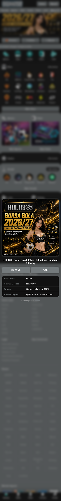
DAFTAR (16, 270)
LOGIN (45, 270)
